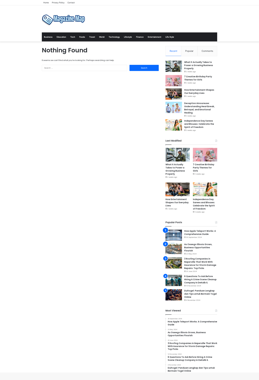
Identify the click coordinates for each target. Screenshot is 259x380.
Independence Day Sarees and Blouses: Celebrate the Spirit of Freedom (199, 124)
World (101, 37)
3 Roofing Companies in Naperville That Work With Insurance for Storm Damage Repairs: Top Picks (200, 263)
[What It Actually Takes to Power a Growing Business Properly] (173, 66)
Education (61, 37)
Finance (140, 37)
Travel (92, 37)
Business (48, 37)
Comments (207, 51)
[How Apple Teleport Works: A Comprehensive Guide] (173, 235)
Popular (189, 51)
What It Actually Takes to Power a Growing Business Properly (198, 65)
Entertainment (154, 37)
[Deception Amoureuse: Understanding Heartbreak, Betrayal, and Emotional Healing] (173, 107)
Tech (72, 37)
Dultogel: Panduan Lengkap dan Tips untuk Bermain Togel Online (200, 294)
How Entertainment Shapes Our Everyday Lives (199, 91)
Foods (82, 37)
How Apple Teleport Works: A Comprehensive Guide (200, 232)
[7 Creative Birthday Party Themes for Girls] (173, 80)
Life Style (169, 37)
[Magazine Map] (64, 18)
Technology (114, 37)
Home (46, 2)
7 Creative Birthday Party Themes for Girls (198, 78)
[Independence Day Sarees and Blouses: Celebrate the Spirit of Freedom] (173, 125)
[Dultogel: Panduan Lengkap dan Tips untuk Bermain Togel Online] (173, 294)
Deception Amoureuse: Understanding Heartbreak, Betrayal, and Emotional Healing (199, 108)
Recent (173, 51)
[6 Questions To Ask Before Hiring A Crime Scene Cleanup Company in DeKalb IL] (173, 280)
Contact (71, 2)
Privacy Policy (58, 2)
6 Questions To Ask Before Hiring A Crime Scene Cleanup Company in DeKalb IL (200, 279)
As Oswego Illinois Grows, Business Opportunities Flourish (198, 247)
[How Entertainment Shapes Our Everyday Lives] (173, 94)
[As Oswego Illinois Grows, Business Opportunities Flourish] (173, 248)
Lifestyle (128, 37)
